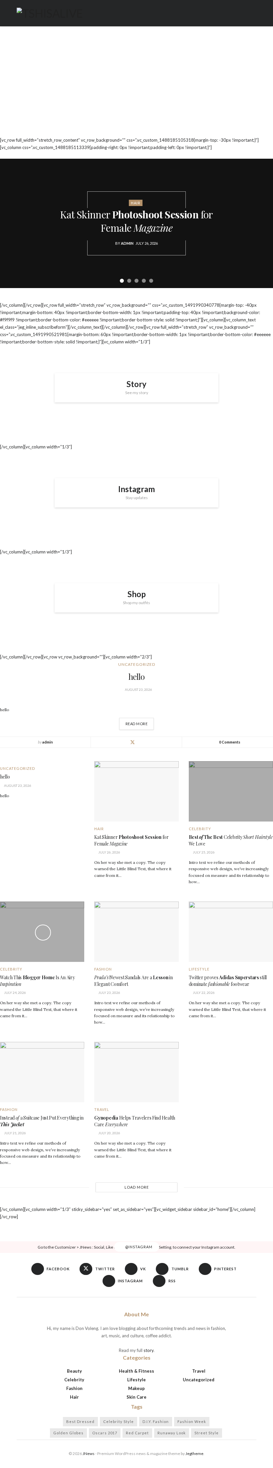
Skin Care (136, 1397)
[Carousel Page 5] (151, 281)
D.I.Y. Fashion (155, 1421)
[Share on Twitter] (132, 742)
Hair (135, 203)
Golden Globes (68, 1433)
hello (137, 676)
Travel (101, 1109)
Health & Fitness (136, 1371)
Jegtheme (194, 1453)
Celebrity (200, 829)
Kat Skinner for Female (136, 221)
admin (127, 243)
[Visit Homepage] (50, 13)
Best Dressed (80, 1421)
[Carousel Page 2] (129, 281)
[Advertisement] (136, 86)
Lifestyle (199, 969)
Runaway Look (171, 1433)
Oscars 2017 (104, 1433)
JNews (89, 1453)
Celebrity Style (118, 1421)
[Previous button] (13, 223)
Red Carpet (137, 1433)
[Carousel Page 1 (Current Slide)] (122, 281)
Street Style (206, 1433)
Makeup (136, 1388)
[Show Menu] (253, 13)
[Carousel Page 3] (136, 281)
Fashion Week (191, 1421)
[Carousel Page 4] (144, 281)
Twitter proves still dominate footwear (228, 980)
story (148, 1350)
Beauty (74, 1371)
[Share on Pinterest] (148, 742)
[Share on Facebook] (124, 742)
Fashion (103, 969)
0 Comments (229, 742)
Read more (140, 722)
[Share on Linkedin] (140, 742)
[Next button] (259, 223)
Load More (137, 1187)
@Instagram (138, 1247)
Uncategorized (136, 664)
